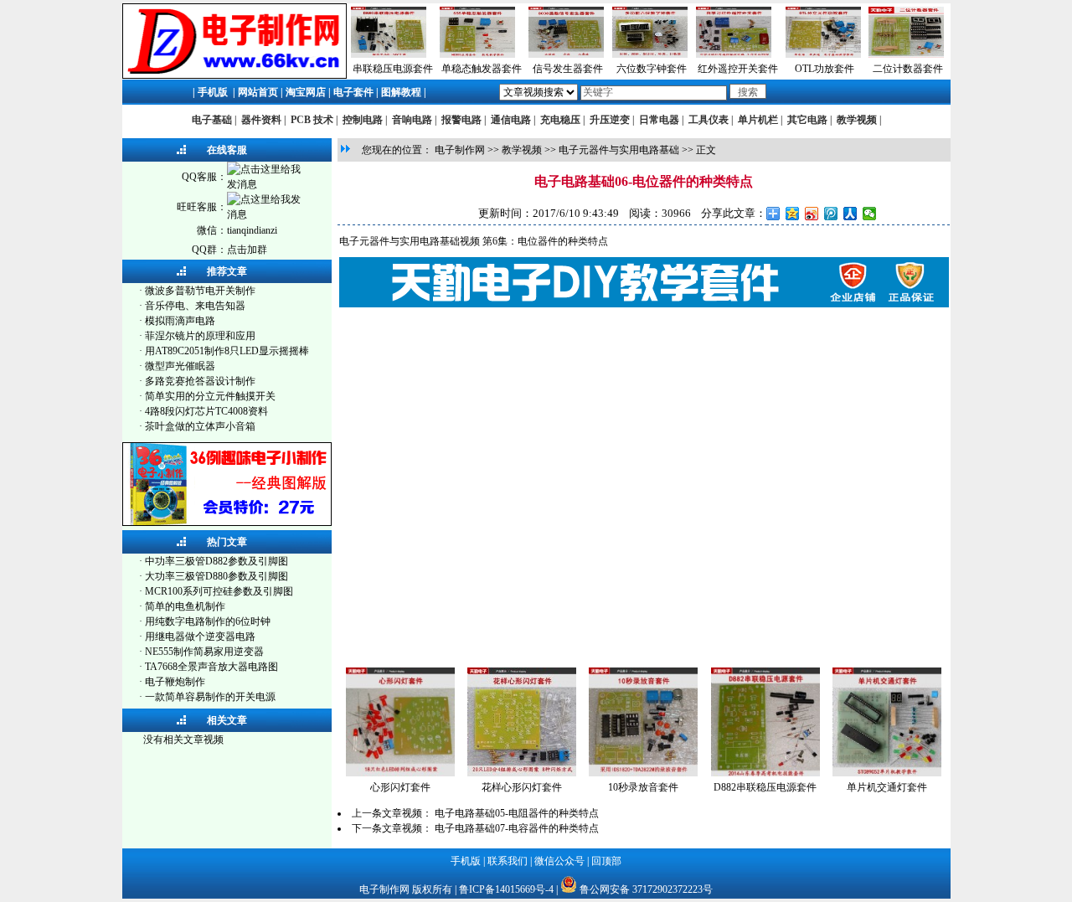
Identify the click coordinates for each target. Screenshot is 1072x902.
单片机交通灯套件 (887, 787)
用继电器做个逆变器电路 (200, 636)
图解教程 (401, 92)
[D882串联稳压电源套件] (765, 773)
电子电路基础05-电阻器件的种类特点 (517, 813)
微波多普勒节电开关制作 (200, 290)
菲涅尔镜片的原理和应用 (200, 336)
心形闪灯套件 (400, 787)
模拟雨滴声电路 (180, 321)
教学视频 (857, 120)
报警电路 (461, 120)
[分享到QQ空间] (793, 213)
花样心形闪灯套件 (522, 787)
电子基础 (212, 120)
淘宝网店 (306, 92)
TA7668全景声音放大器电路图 (211, 667)
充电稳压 (560, 120)
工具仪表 (708, 120)
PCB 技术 (312, 120)
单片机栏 (758, 120)
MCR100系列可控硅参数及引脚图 (219, 591)
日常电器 (659, 120)
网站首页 (258, 92)
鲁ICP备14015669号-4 (506, 889)
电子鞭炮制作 (175, 682)
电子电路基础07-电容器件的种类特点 (517, 828)
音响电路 (412, 120)
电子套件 (353, 92)
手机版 (213, 92)
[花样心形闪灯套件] (521, 773)
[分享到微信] (870, 213)
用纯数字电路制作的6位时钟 (208, 621)
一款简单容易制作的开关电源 (210, 697)
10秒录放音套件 (643, 787)
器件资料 (261, 120)
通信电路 (511, 120)
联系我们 (507, 861)
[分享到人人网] (850, 213)
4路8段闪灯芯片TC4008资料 (206, 411)
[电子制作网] (234, 75)
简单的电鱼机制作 (185, 606)
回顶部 (606, 861)
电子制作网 (460, 150)
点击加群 (247, 249)
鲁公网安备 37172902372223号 (646, 889)
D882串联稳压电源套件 (765, 787)
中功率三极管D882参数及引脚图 (216, 561)
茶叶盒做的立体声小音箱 (200, 426)
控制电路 (363, 120)
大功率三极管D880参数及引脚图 (216, 576)
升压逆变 (610, 120)
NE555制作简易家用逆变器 (204, 651)
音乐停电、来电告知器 (195, 306)
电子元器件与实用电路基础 (619, 150)
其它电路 (807, 120)
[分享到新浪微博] (812, 213)
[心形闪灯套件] (400, 773)
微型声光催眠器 (180, 366)
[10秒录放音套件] (643, 773)
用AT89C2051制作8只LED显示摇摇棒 (227, 351)
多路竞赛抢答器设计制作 (200, 381)
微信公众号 (559, 861)
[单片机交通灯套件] (886, 773)
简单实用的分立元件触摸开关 (210, 396)
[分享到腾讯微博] (831, 213)
